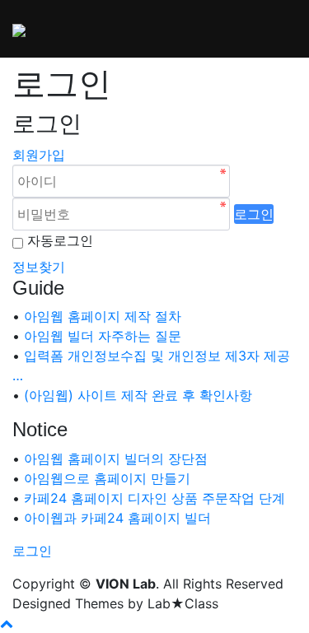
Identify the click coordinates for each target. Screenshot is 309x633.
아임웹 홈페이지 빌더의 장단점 (116, 458)
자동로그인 (60, 240)
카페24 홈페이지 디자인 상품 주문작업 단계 (154, 498)
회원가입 (38, 155)
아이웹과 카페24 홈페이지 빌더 (117, 518)
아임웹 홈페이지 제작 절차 (102, 316)
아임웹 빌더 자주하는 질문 (102, 336)
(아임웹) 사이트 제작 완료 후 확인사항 (138, 395)
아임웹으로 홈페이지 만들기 (107, 478)
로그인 (254, 214)
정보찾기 (38, 266)
